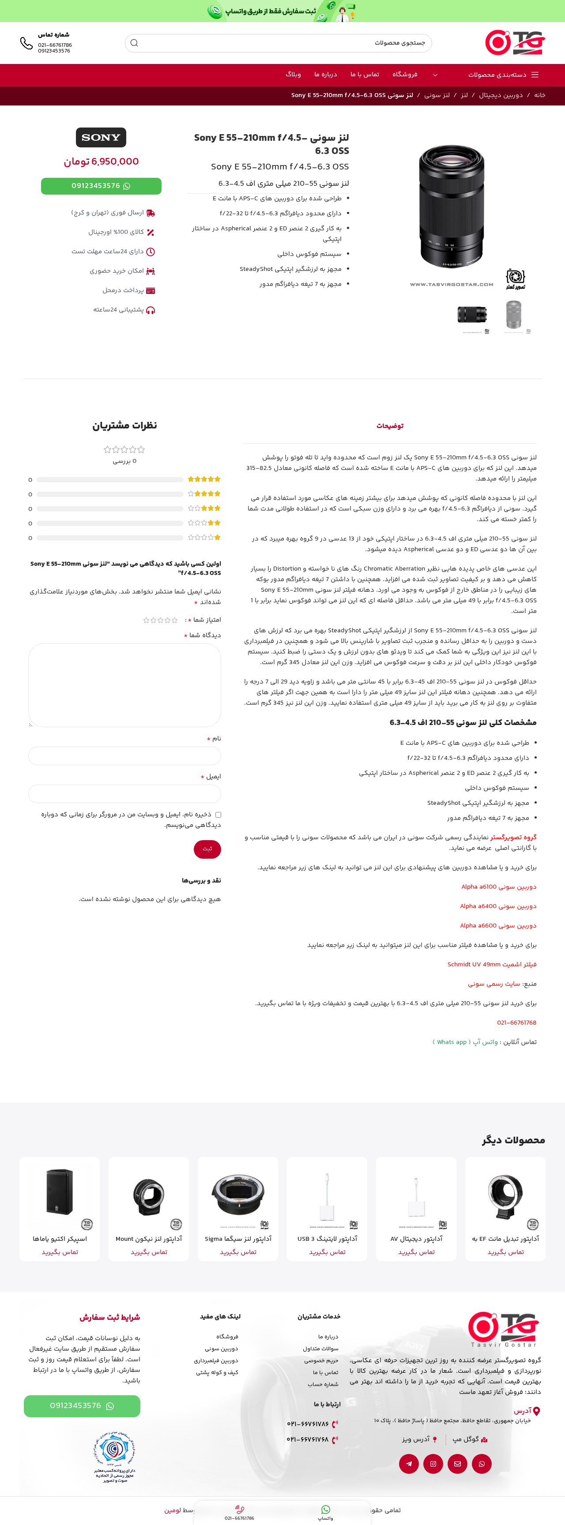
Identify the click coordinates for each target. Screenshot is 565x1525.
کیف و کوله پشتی (217, 1372)
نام (214, 739)
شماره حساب (323, 1384)
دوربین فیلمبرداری (216, 1360)
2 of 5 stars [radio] (167, 620)
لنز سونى (437, 95)
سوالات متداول (321, 1349)
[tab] (390, 427)
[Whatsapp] (482, 1464)
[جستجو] (134, 43)
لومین (172, 1511)
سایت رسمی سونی (494, 984)
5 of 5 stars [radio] (146, 620)
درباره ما (328, 1337)
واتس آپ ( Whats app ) (465, 1042)
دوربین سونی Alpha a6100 (499, 887)
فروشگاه (227, 1337)
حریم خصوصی (321, 1360)
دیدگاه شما (202, 636)
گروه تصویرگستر (513, 838)
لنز (464, 95)
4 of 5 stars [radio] (153, 620)
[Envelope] (457, 1464)
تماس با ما (326, 1372)
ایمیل (210, 777)
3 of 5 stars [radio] (160, 620)
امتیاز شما (204, 620)
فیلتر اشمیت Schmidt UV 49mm (492, 965)
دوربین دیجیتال (501, 95)
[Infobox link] (45, 43)
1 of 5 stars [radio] (174, 620)
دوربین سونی (221, 1349)
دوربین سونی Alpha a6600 (498, 926)
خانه (540, 95)
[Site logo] (515, 43)
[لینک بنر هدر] (282, 11)
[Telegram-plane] (409, 1464)
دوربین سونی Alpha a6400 (498, 906)
